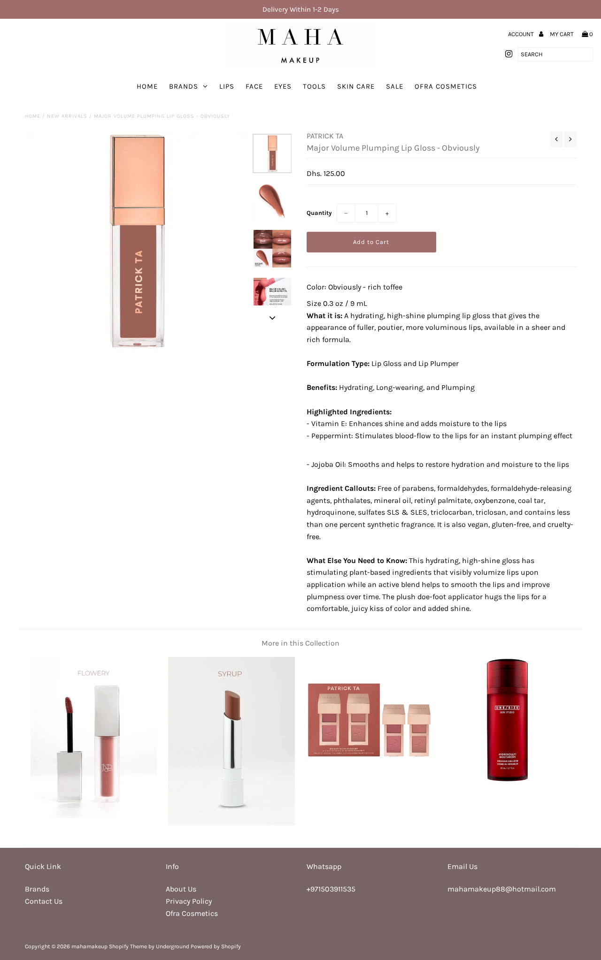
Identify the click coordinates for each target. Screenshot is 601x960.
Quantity (319, 212)
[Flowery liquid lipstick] (94, 815)
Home (147, 86)
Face (254, 86)
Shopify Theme (128, 946)
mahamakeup (89, 946)
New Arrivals (67, 116)
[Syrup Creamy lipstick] (231, 822)
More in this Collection (300, 643)
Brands (183, 86)
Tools (314, 86)
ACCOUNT (521, 34)
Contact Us (43, 901)
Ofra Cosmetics (446, 86)
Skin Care (356, 86)
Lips (226, 86)
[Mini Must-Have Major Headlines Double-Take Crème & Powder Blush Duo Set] (369, 780)
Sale (394, 86)
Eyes (283, 86)
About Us (181, 888)
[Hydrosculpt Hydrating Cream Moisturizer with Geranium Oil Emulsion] (507, 780)
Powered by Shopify (216, 946)
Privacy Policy (189, 901)
